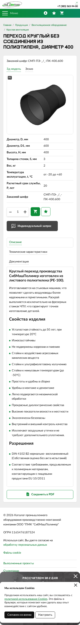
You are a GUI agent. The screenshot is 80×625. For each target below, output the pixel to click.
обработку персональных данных (25, 544)
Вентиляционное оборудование (49, 25)
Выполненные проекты (18, 563)
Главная (7, 25)
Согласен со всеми (19, 615)
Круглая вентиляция (17, 29)
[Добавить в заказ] (35, 211)
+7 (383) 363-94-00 (67, 6)
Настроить (45, 615)
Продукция (21, 25)
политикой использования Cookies (25, 599)
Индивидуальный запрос (34, 226)
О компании (11, 571)
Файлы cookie (12, 552)
